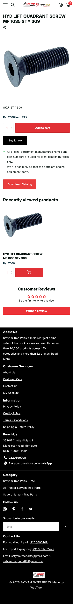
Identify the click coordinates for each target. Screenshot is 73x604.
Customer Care (12, 379)
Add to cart (42, 127)
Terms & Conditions (15, 420)
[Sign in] (61, 4)
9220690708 (17, 457)
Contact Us (10, 386)
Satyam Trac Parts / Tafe (19, 481)
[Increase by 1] (12, 124)
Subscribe (65, 526)
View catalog (5, 5)
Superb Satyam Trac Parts (20, 494)
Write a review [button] (36, 311)
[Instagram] (5, 509)
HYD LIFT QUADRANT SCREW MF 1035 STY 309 (23, 256)
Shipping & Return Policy (18, 426)
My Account (11, 392)
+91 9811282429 (43, 549)
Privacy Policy (12, 406)
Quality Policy (11, 413)
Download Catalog (20, 184)
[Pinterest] (13, 509)
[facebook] (22, 509)
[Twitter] (31, 509)
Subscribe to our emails (19, 518)
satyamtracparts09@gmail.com (23, 561)
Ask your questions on (30, 463)
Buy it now (15, 140)
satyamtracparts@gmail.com (29, 555)
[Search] (12, 5)
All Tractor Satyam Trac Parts (21, 487)
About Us (9, 372)
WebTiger (36, 587)
